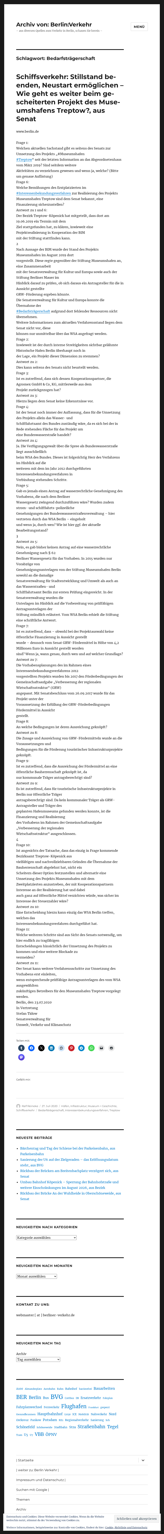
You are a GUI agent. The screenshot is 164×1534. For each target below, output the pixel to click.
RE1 (61, 1420)
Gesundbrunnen (26, 1414)
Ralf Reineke (30, 1106)
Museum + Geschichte (102, 1106)
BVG (57, 1397)
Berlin (35, 1397)
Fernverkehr (51, 1407)
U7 (31, 1434)
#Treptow (24, 160)
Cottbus (69, 1398)
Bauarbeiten (104, 1388)
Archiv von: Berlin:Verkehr (54, 24)
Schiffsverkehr (25, 1110)
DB (77, 1398)
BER (21, 1397)
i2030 (67, 1414)
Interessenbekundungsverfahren (86, 1110)
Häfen (65, 1106)
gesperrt (105, 1407)
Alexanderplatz (33, 1389)
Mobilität (83, 1414)
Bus (46, 1398)
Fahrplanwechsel (29, 1407)
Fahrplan (108, 1398)
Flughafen (74, 1406)
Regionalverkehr (77, 1420)
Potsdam (50, 1420)
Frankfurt (93, 1407)
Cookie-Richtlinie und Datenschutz (126, 1527)
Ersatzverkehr (91, 1398)
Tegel (112, 1426)
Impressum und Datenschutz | (41, 1480)
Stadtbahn (60, 1427)
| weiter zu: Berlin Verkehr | (37, 1470)
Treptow (114, 1110)
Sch (108, 1420)
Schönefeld (25, 1427)
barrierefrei (85, 1389)
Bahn (60, 1388)
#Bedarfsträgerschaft (33, 311)
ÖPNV (51, 1434)
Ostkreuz (22, 1420)
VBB (39, 1434)
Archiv (21, 1354)
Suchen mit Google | (32, 1490)
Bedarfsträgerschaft (51, 1110)
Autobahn (49, 1388)
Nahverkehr (99, 1414)
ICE (74, 1414)
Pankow (35, 1420)
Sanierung (97, 1420)
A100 (19, 1389)
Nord (112, 1414)
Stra (72, 1427)
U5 (26, 1435)
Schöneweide (44, 1427)
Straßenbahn (91, 1426)
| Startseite (25, 1460)
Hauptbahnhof (50, 1414)
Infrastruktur (78, 1106)
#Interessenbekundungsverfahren (43, 193)
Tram (19, 1435)
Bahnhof (71, 1389)
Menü (139, 27)
